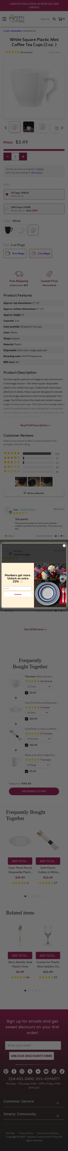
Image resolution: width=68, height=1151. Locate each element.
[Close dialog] (64, 545)
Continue (17, 594)
